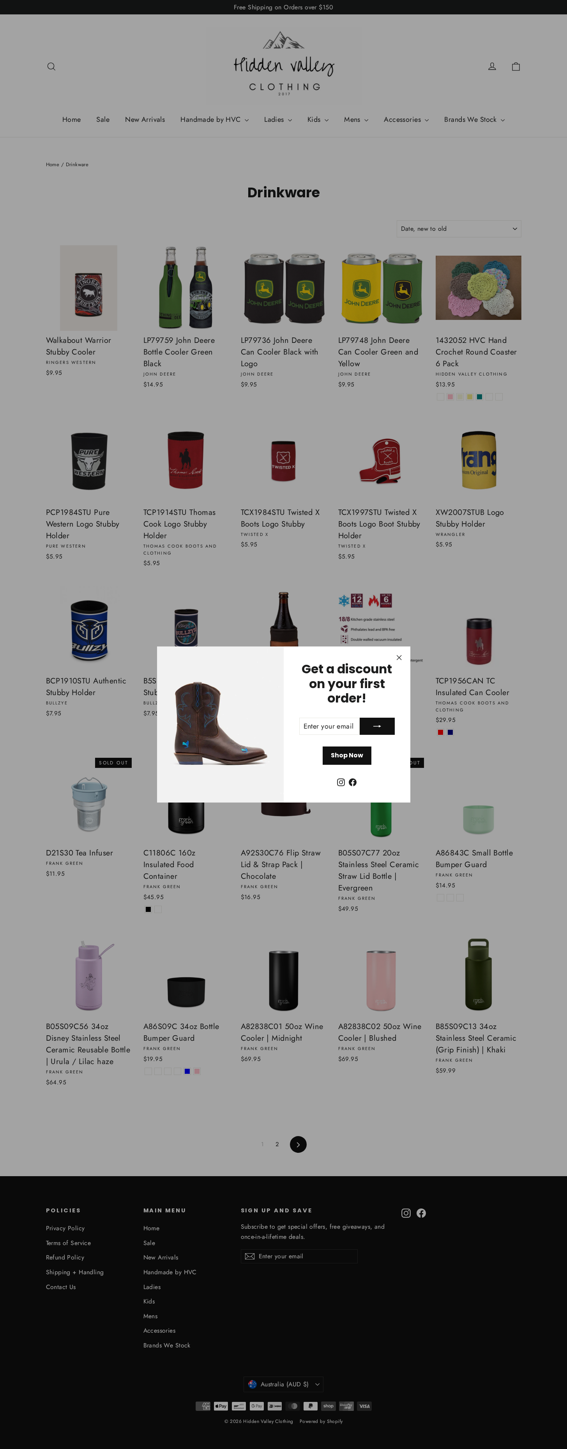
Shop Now (347, 755)
